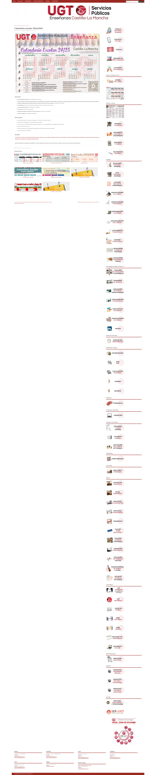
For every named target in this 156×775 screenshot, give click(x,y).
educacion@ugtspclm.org (50, 766)
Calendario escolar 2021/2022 (56, 177)
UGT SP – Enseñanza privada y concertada (84, 765)
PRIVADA (47, 1)
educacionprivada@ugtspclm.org (19, 757)
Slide (35, 30)
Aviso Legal (20, 1)
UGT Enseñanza (17, 30)
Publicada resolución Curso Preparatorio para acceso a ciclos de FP (88, 202)
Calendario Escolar (31, 30)
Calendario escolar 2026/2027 (28, 162)
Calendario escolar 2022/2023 (28, 177)
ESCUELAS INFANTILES (38, 1)
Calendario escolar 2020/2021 (84, 177)
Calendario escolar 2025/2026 (56, 162)
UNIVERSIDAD (28, 1)
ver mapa (15, 765)
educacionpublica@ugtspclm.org (19, 756)
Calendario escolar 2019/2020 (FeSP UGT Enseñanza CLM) (28, 191)
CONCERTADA (55, 1)
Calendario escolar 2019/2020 (56, 191)
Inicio (14, 1)
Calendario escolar (84, 162)
